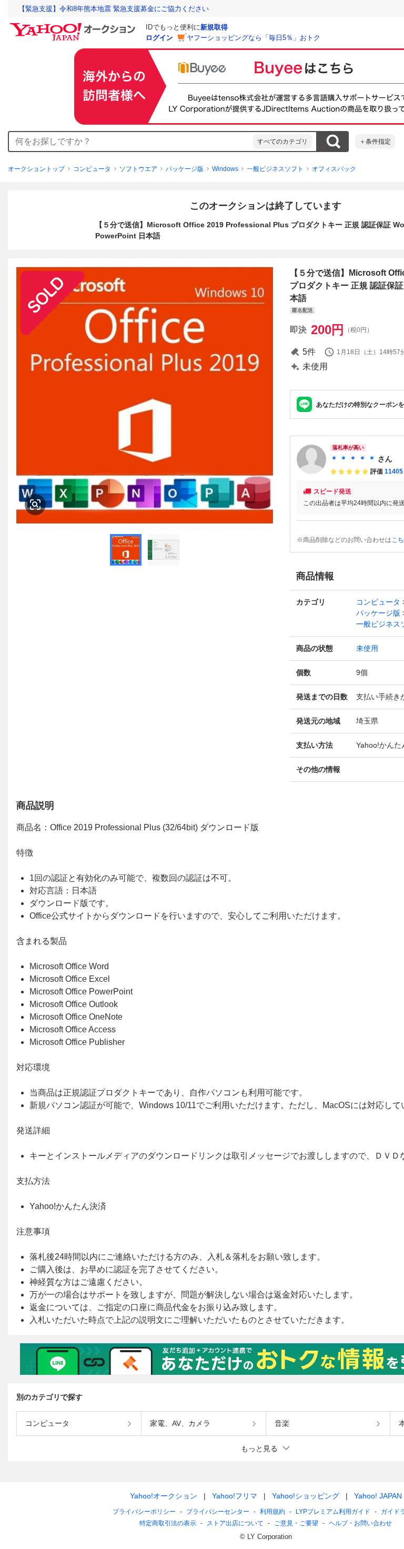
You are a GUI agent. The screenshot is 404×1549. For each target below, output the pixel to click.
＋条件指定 (375, 141)
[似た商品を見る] (35, 504)
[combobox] (131, 141)
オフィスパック (334, 169)
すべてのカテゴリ (282, 141)
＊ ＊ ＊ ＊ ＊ (353, 459)
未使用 (367, 648)
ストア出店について (235, 1523)
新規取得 (214, 27)
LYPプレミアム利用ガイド (333, 1511)
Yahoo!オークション (163, 1496)
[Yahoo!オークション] (74, 26)
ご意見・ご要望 (296, 1523)
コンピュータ (92, 169)
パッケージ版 (185, 169)
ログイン (159, 38)
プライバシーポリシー (144, 1511)
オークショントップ (36, 169)
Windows (225, 169)
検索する (333, 141)
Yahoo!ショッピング (305, 1496)
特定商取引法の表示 (167, 1523)
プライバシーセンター (217, 1511)
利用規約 (272, 1511)
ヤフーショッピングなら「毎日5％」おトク (253, 38)
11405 (394, 471)
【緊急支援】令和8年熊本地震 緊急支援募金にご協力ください (113, 9)
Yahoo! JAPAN (378, 1496)
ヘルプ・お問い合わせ (360, 1523)
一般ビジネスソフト (275, 169)
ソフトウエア (138, 169)
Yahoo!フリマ (234, 1496)
